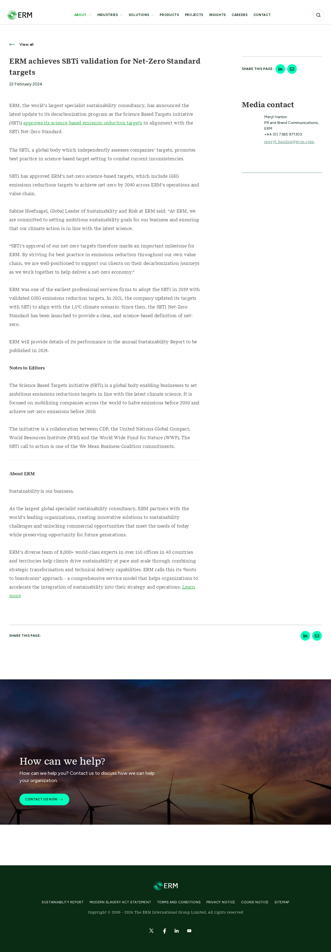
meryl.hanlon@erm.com (289, 142)
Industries (107, 15)
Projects (194, 15)
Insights (217, 15)
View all (25, 44)
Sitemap (282, 902)
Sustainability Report (63, 902)
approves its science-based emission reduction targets (82, 123)
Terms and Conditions (179, 902)
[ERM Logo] (19, 14)
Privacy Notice (220, 902)
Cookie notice (255, 902)
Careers (240, 15)
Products (169, 15)
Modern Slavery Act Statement (120, 902)
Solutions (139, 15)
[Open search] (318, 15)
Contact (262, 15)
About (80, 15)
